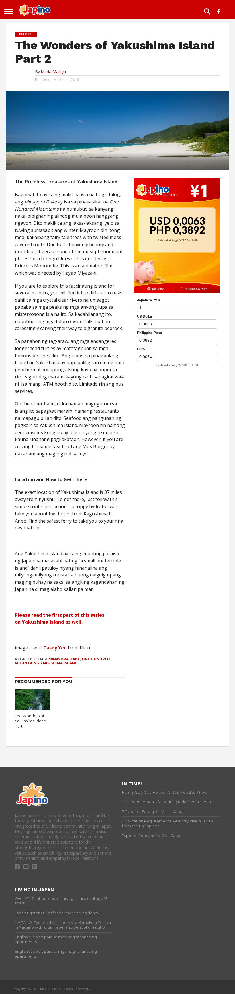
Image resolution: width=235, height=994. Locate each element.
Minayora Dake (64, 659)
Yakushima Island (59, 663)
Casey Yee (55, 647)
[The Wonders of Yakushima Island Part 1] (32, 708)
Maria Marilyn (53, 71)
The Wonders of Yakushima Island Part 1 (30, 721)
